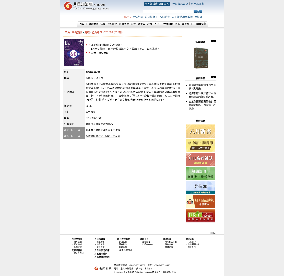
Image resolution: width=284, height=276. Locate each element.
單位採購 (101, 247)
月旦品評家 (197, 3)
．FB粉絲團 (145, 242)
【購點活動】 (103, 52)
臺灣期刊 (77, 32)
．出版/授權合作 (193, 244)
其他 (156, 24)
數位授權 (101, 242)
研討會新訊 (79, 253)
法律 (102, 24)
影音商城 (78, 244)
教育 (149, 24)
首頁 (81, 24)
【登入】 (142, 49)
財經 (133, 24)
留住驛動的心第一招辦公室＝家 (103, 136)
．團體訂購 (168, 247)
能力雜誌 (97, 32)
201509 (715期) (113, 32)
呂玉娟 (99, 78)
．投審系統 (122, 247)
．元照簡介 (191, 242)
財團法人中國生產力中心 (99, 124)
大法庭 (198, 17)
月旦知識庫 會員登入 (157, 3)
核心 (177, 24)
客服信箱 (149, 268)
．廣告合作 (191, 247)
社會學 (141, 24)
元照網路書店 (180, 3)
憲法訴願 (138, 17)
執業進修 (78, 247)
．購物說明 (168, 244)
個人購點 (101, 244)
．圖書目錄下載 (170, 242)
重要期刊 (187, 24)
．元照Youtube (146, 244)
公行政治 (112, 24)
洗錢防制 (165, 17)
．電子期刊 (122, 244)
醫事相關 (124, 24)
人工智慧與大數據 (182, 17)
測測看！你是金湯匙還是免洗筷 (103, 130)
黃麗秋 (89, 78)
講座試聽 (78, 242)
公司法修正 (151, 17)
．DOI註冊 (122, 242)
